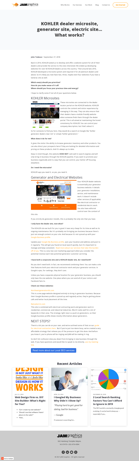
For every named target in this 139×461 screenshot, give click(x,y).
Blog (97, 5)
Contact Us (106, 5)
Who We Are (65, 5)
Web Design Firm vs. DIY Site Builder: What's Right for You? (30, 401)
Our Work (88, 5)
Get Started (120, 5)
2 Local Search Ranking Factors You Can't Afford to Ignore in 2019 (107, 401)
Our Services (77, 5)
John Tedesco (36, 57)
